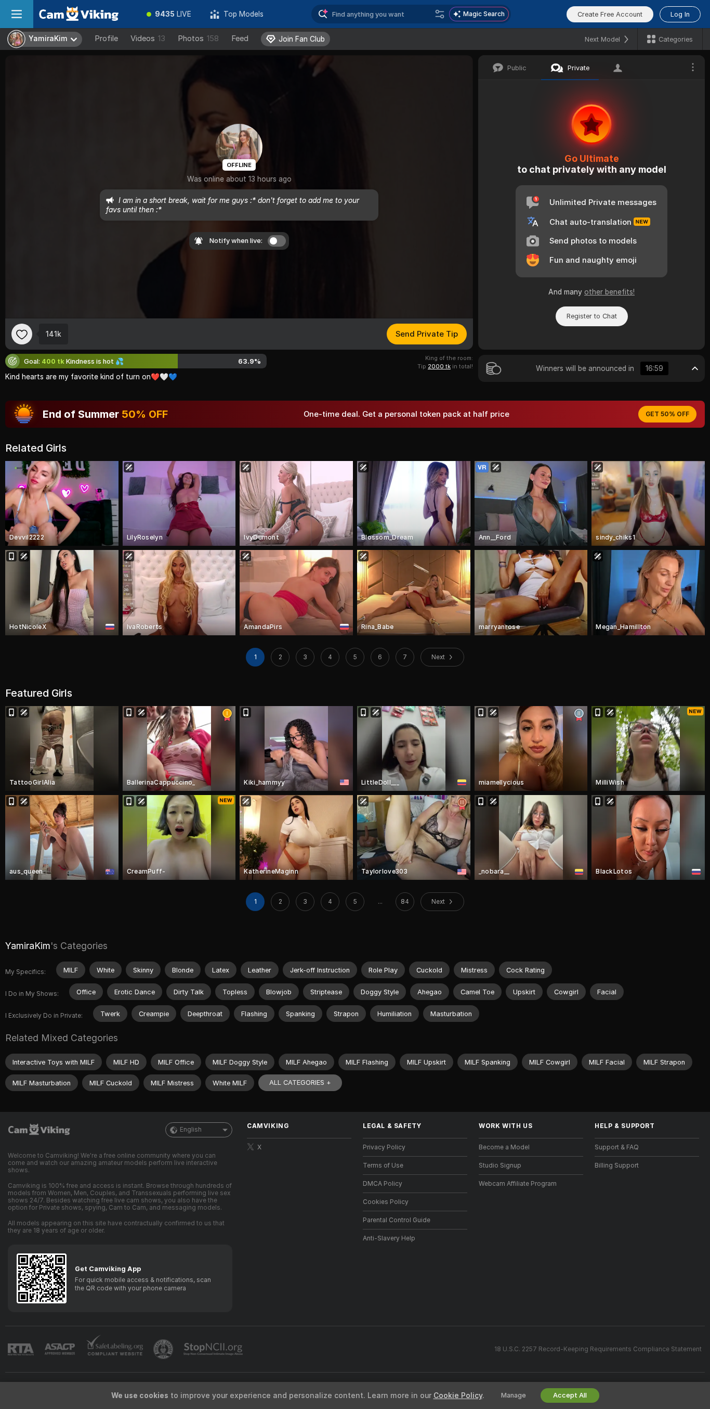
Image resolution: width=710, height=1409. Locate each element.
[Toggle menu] (16, 14)
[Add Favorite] (21, 334)
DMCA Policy (382, 1183)
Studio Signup (500, 1165)
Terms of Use (383, 1165)
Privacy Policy (384, 1147)
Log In (680, 14)
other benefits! (609, 292)
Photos (198, 38)
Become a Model (504, 1147)
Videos (147, 38)
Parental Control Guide (396, 1220)
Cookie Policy (457, 1395)
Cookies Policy (386, 1202)
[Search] (439, 14)
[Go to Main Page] (85, 14)
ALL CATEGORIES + (300, 1082)
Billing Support (617, 1165)
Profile (106, 38)
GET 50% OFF (667, 414)
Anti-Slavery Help (389, 1238)
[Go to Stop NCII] (214, 1349)
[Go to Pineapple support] (164, 1349)
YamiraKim (27, 945)
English (191, 1129)
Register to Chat (592, 316)
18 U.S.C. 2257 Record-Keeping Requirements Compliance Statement (598, 1349)
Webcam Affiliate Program (518, 1183)
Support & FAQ (617, 1147)
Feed (239, 38)
